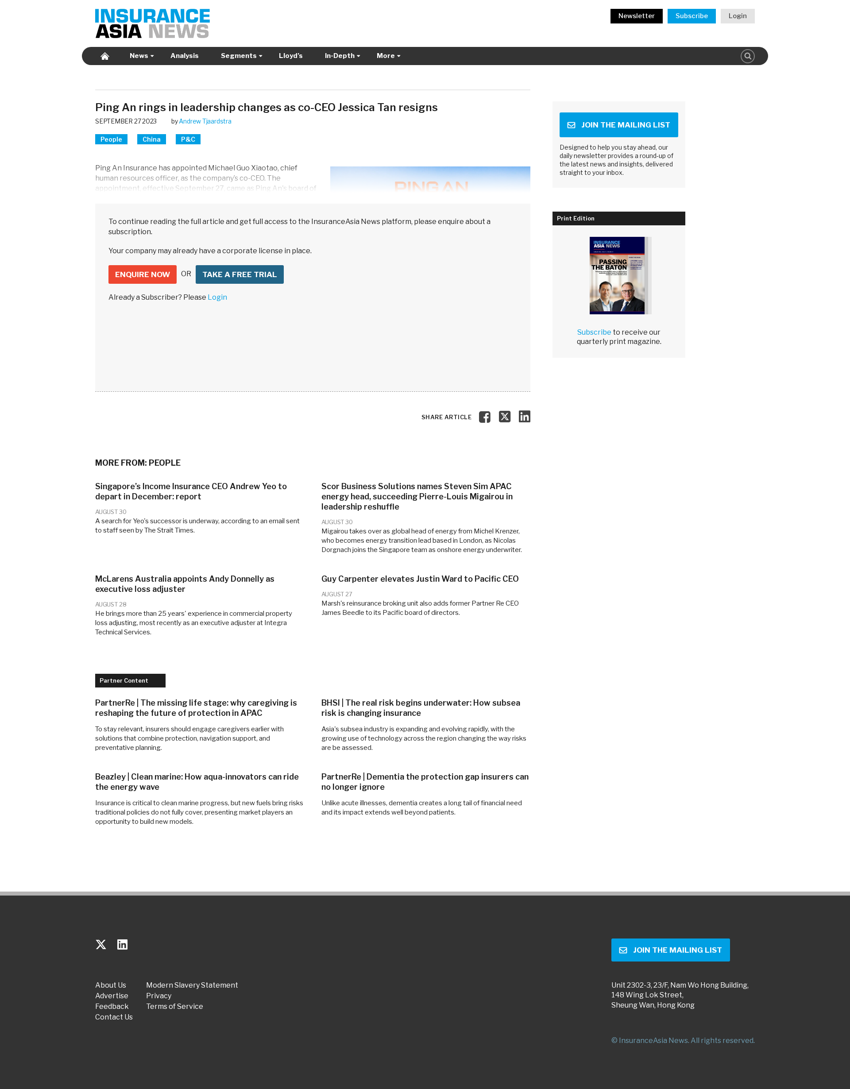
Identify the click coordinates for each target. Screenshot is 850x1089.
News (139, 56)
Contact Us (114, 1017)
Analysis (184, 56)
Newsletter (636, 16)
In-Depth (340, 56)
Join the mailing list (625, 124)
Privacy (158, 996)
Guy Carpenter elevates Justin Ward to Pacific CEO (420, 578)
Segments (239, 56)
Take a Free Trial (239, 274)
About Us (110, 985)
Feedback (112, 1006)
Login (738, 16)
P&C (188, 139)
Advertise (111, 996)
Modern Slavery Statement (192, 985)
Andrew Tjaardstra (205, 121)
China (152, 139)
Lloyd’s (291, 56)
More (386, 56)
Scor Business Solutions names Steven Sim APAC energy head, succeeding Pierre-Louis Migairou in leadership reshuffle (417, 496)
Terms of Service (174, 1006)
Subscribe (692, 16)
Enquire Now (142, 274)
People (111, 139)
